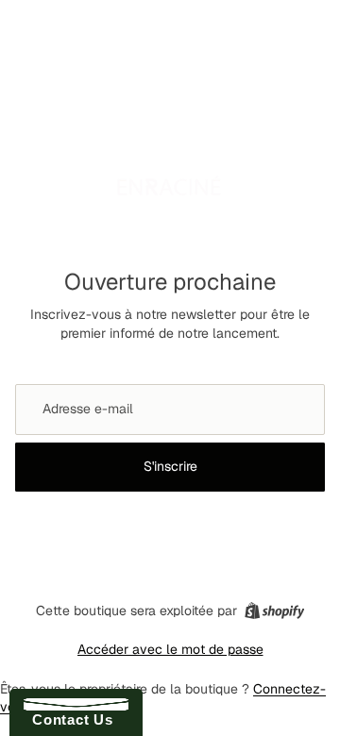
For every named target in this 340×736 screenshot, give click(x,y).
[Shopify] (274, 610)
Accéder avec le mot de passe (170, 649)
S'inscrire (170, 466)
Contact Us (68, 719)
